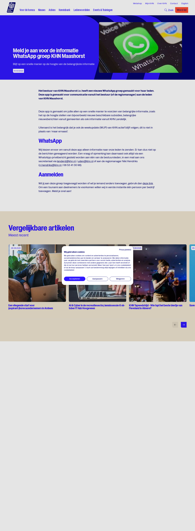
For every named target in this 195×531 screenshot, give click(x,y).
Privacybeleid (125, 249)
